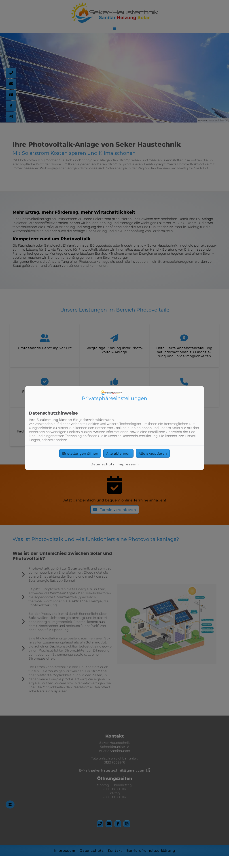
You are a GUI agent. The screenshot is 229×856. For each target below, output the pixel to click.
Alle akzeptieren (153, 453)
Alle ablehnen (118, 453)
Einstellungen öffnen (80, 453)
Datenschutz (102, 464)
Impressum (128, 464)
